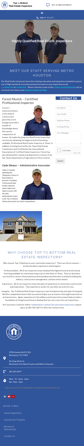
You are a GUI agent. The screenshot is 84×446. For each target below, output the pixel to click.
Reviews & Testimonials (10, 428)
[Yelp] (13, 396)
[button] (42, 13)
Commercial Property (14, 419)
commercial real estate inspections (59, 304)
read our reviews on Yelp (35, 90)
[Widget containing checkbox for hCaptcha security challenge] (68, 150)
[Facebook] (4, 396)
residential (21, 87)
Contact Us (9, 436)
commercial (8, 87)
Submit (60, 161)
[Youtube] (8, 396)
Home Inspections (13, 413)
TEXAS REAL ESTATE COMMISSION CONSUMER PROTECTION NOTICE (32, 388)
